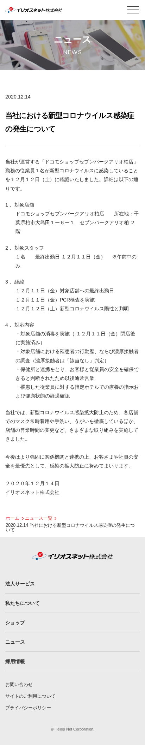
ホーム (12, 518)
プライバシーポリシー (28, 707)
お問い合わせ (19, 684)
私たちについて (22, 603)
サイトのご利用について (30, 696)
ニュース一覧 (38, 518)
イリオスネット (45, 10)
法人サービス (20, 583)
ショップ (15, 622)
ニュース (15, 642)
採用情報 (15, 661)
